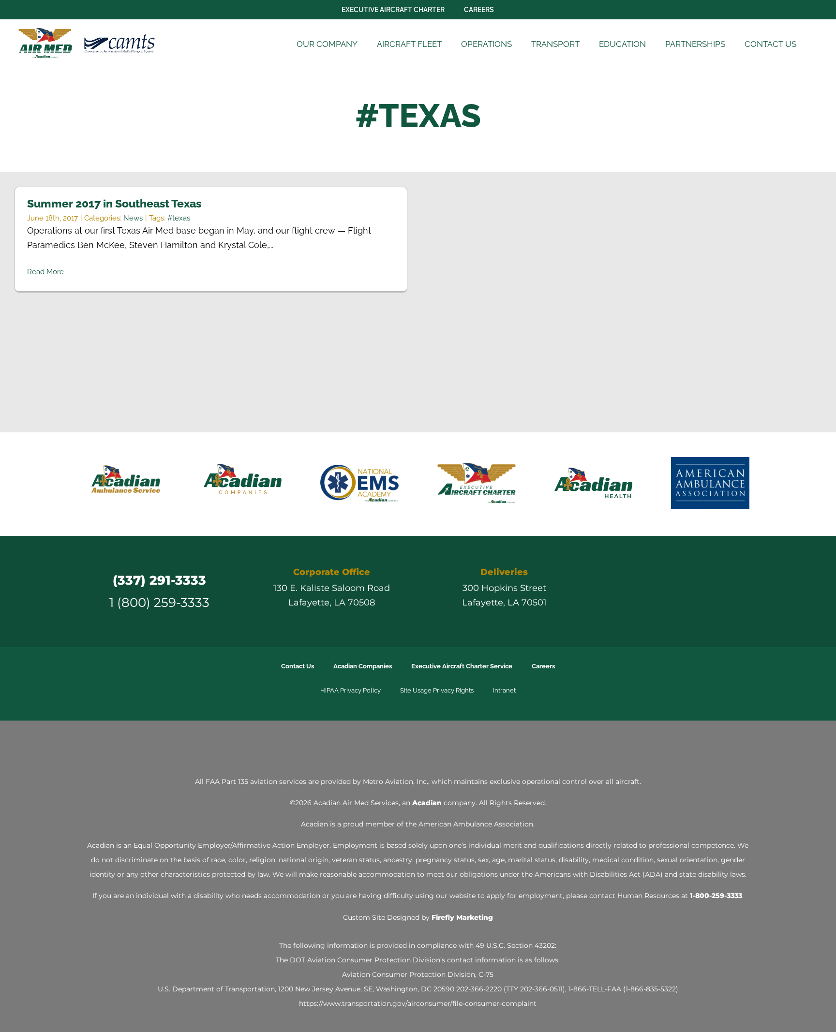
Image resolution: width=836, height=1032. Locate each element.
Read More (45, 271)
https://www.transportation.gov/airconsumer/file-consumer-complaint (418, 1003)
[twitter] (650, 592)
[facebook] (633, 592)
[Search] (818, 44)
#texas (178, 218)
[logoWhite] (418, 746)
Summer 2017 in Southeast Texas (114, 203)
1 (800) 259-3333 (159, 602)
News (133, 218)
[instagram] (668, 592)
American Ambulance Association (475, 824)
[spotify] (720, 592)
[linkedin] (685, 592)
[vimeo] (702, 592)
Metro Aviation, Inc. (395, 781)
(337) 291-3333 (159, 580)
